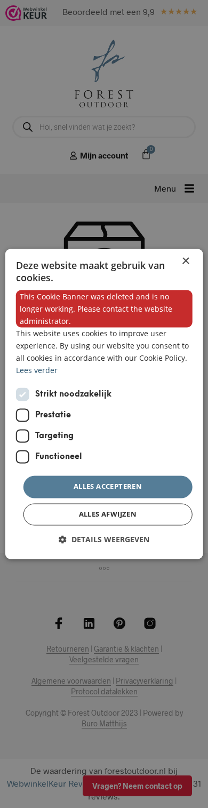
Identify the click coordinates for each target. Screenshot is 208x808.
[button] (104, 540)
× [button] (185, 261)
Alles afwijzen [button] (108, 514)
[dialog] (104, 404)
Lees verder (37, 371)
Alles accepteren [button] (108, 487)
